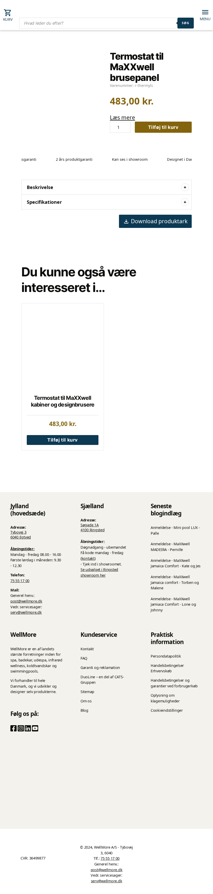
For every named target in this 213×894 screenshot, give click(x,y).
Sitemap (87, 691)
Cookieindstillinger (167, 710)
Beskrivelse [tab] (40, 187)
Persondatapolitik (166, 656)
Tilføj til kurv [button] (62, 440)
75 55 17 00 (19, 580)
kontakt (88, 558)
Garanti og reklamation (100, 667)
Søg (185, 23)
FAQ (84, 658)
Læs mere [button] (122, 117)
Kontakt (87, 648)
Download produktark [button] (159, 221)
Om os (86, 701)
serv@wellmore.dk (26, 612)
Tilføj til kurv (163, 127)
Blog (84, 710)
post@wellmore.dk (26, 601)
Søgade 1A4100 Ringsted (93, 527)
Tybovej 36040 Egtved (20, 535)
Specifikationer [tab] (44, 202)
